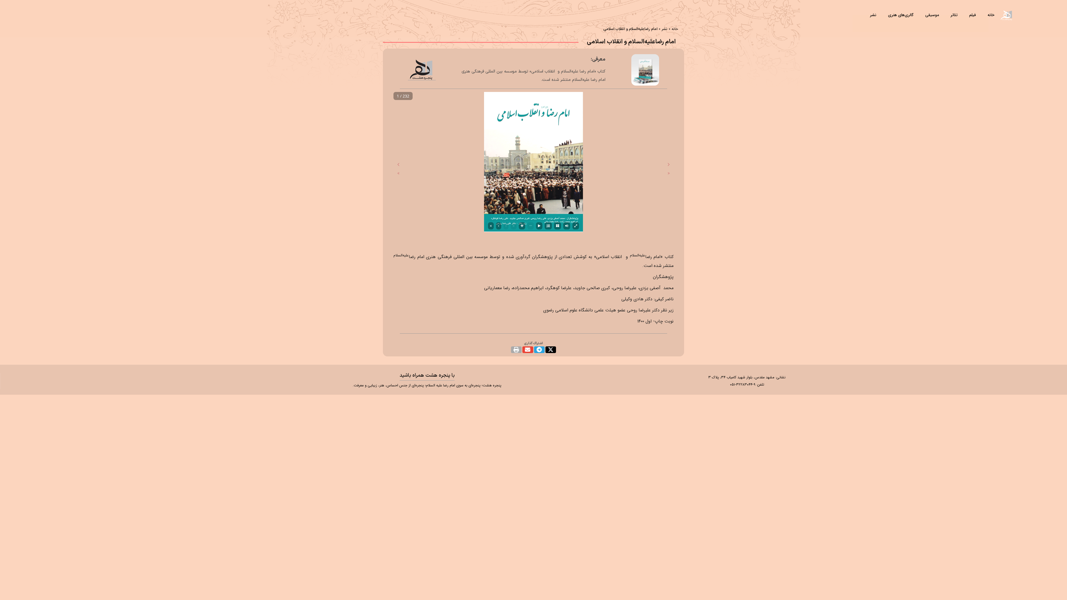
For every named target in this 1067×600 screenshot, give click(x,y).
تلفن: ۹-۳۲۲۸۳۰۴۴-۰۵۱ (747, 385)
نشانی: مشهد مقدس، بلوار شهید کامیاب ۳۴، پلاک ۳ (747, 377)
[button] (550, 349)
